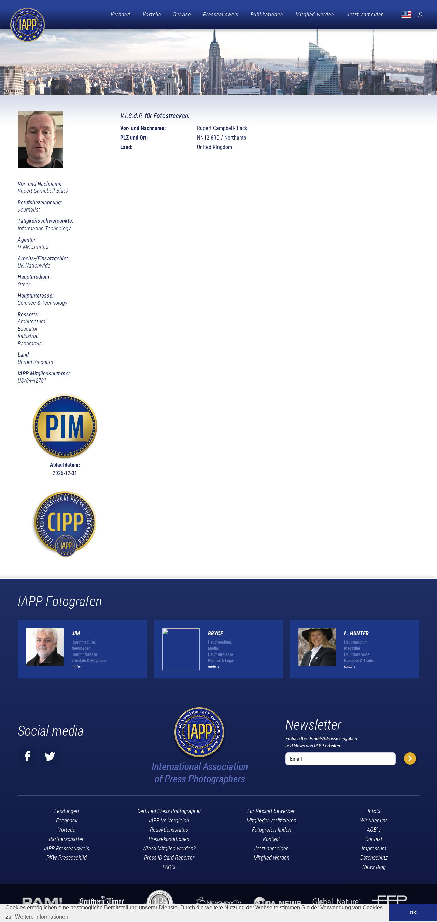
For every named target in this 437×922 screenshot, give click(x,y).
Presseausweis (220, 14)
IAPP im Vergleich (169, 820)
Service (182, 14)
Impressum (374, 848)
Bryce (215, 633)
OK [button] (413, 913)
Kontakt (271, 839)
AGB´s (374, 829)
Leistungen (66, 811)
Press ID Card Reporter (169, 857)
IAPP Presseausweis (66, 848)
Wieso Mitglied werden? (169, 848)
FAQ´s (169, 867)
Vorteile (152, 14)
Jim (76, 633)
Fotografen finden (271, 829)
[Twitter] (49, 756)
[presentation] (425, 652)
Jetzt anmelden (365, 14)
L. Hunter (356, 633)
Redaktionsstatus (169, 829)
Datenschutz (374, 857)
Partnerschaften (67, 839)
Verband (120, 14)
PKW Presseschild (66, 857)
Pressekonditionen (169, 839)
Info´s (374, 811)
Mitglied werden (315, 14)
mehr (76, 666)
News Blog (374, 867)
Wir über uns (374, 820)
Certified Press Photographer (169, 811)
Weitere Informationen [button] (41, 917)
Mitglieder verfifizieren (271, 820)
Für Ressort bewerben (271, 811)
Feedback (66, 820)
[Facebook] (27, 756)
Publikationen (267, 14)
